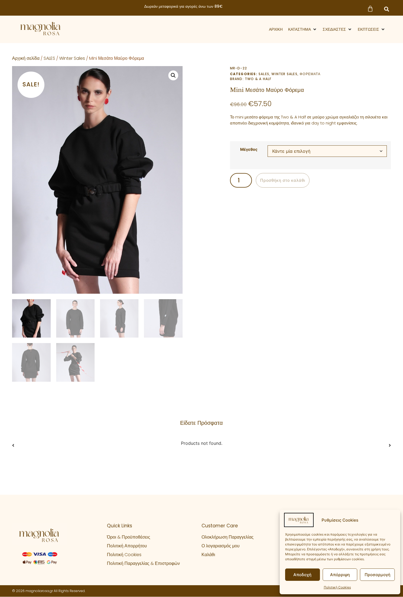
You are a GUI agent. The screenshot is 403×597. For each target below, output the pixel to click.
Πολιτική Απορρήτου (127, 546)
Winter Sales (72, 58)
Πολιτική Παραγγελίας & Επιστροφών (143, 563)
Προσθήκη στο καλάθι (282, 180)
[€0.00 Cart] (370, 8)
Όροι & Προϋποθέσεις (128, 537)
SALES (49, 58)
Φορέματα (310, 74)
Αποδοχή (302, 574)
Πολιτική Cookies (337, 587)
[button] (386, 9)
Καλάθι (208, 554)
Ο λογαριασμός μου (221, 546)
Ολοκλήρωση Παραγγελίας (228, 537)
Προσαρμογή (377, 574)
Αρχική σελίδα (25, 58)
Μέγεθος (248, 149)
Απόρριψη (340, 574)
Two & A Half (258, 79)
